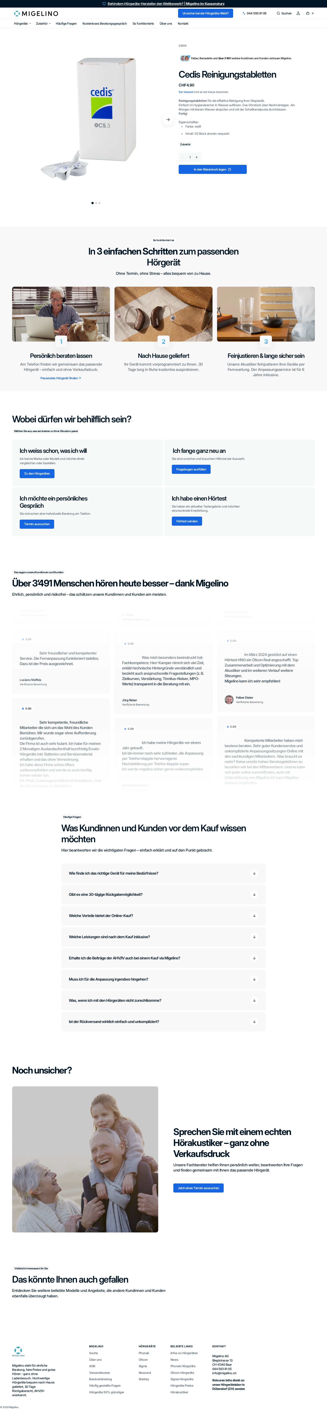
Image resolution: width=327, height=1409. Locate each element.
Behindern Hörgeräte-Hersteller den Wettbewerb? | (166, 4)
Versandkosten (99, 1373)
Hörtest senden (187, 521)
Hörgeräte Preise (182, 1385)
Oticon (143, 1360)
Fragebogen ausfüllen (191, 469)
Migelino (13, 1407)
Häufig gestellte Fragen (105, 1385)
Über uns (95, 1360)
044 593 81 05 (257, 13)
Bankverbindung (100, 1379)
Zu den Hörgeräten (37, 473)
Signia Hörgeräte (182, 1379)
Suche (93, 1353)
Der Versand (186, 91)
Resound (145, 1373)
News (174, 1360)
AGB (92, 1366)
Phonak (144, 1353)
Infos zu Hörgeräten (184, 1353)
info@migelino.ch (224, 1373)
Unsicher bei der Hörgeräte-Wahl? (206, 13)
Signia (143, 1366)
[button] (284, 13)
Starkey (144, 1379)
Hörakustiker (179, 1392)
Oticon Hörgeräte (182, 1373)
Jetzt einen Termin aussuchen (198, 1188)
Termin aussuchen (37, 524)
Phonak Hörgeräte (183, 1366)
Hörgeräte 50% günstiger (106, 1392)
